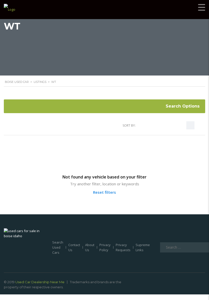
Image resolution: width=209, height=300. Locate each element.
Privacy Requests (123, 247)
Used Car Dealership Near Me (39, 282)
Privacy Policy (105, 247)
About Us (89, 247)
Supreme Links (143, 247)
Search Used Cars (57, 247)
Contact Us (74, 247)
